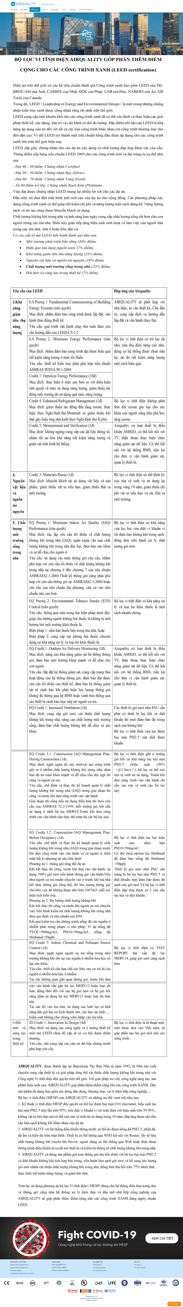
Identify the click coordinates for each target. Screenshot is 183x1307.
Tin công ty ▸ (138, 1265)
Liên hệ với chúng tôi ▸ (99, 1270)
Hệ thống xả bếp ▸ (16, 1270)
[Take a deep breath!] (23, 3)
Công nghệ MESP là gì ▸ (59, 1265)
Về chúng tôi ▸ (97, 1265)
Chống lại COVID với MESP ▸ (60, 1270)
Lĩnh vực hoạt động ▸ (99, 1267)
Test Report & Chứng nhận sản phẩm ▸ (22, 1273)
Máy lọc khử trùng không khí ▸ (20, 1265)
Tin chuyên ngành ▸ (140, 1267)
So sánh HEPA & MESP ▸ (59, 1267)
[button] (174, 1304)
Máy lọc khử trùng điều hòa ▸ (19, 1267)
